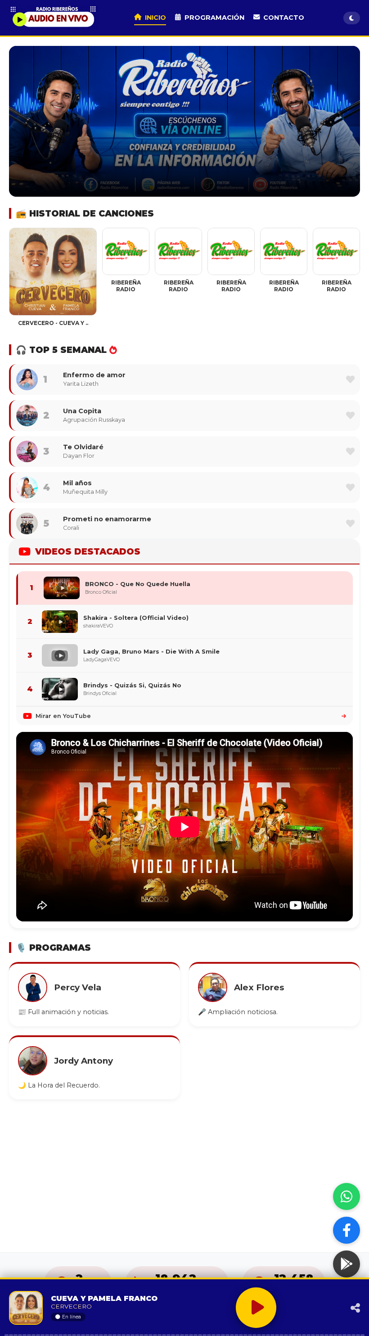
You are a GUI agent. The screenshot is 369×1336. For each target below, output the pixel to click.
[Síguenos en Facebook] (346, 1230)
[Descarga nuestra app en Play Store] (346, 1263)
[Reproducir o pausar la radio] (256, 1307)
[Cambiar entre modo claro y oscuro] (351, 18)
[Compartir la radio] (336, 1307)
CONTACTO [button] (283, 18)
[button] (350, 379)
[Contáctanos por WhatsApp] (346, 1196)
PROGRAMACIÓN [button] (214, 18)
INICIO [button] (155, 18)
